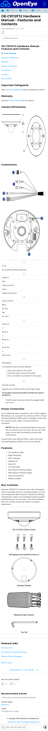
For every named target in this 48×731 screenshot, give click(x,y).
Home (12, 10)
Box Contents (6, 79)
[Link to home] (19, 4)
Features (4, 74)
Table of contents (11, 38)
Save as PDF (2, 32)
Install (25, 10)
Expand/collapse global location (45, 9)
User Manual (10, 53)
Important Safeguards (9, 58)
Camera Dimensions (9, 66)
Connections (6, 70)
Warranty (4, 62)
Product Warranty (15, 100)
